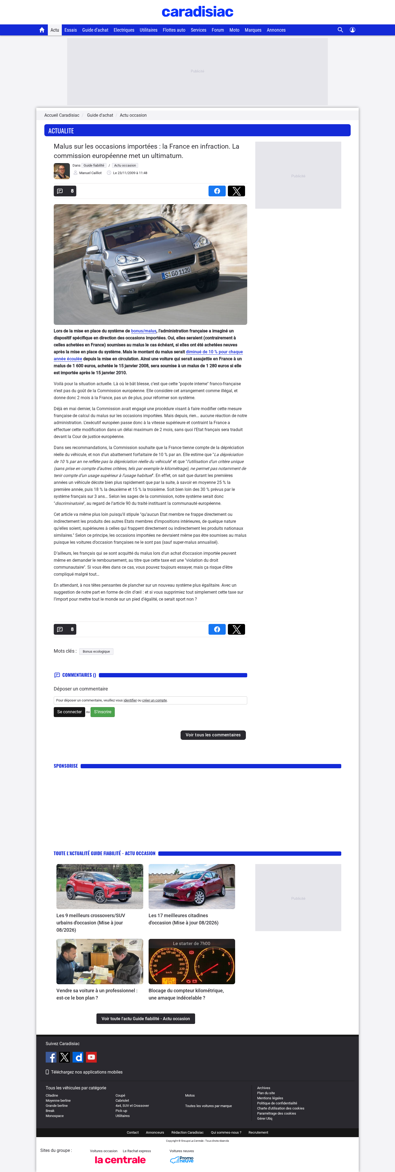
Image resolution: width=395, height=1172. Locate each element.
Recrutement (258, 1132)
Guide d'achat (95, 30)
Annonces (276, 30)
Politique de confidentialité (277, 1103)
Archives (263, 1088)
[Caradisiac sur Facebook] (52, 1058)
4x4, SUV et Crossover (132, 1106)
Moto (234, 30)
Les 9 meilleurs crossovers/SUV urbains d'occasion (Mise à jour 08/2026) (90, 923)
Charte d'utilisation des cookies (280, 1108)
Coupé (120, 1095)
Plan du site (266, 1093)
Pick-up (121, 1111)
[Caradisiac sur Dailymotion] (79, 1058)
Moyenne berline (58, 1100)
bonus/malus (143, 330)
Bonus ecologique (96, 651)
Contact (133, 1132)
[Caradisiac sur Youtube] (91, 1058)
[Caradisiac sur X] (65, 1058)
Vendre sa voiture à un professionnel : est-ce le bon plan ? (97, 994)
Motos (190, 1095)
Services (198, 30)
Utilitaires (148, 30)
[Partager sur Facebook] (218, 189)
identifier (130, 700)
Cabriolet (122, 1100)
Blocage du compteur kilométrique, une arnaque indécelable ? (186, 994)
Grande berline (57, 1106)
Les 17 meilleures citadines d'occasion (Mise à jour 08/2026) (183, 919)
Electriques (124, 30)
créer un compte (154, 700)
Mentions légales (270, 1098)
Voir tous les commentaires (213, 734)
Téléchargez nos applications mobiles (87, 1072)
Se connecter (69, 711)
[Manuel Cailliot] (62, 178)
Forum (218, 30)
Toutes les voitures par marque (208, 1106)
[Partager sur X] (237, 189)
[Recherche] (341, 29)
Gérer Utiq (264, 1118)
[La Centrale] (120, 1165)
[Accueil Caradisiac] (42, 29)
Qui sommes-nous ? (226, 1132)
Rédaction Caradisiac (187, 1132)
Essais (70, 30)
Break (50, 1111)
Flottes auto (174, 30)
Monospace (55, 1116)
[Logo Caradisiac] (197, 22)
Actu (55, 30)
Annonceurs (155, 1132)
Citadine (52, 1095)
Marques (253, 30)
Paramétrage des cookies (276, 1113)
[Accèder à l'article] (99, 886)
